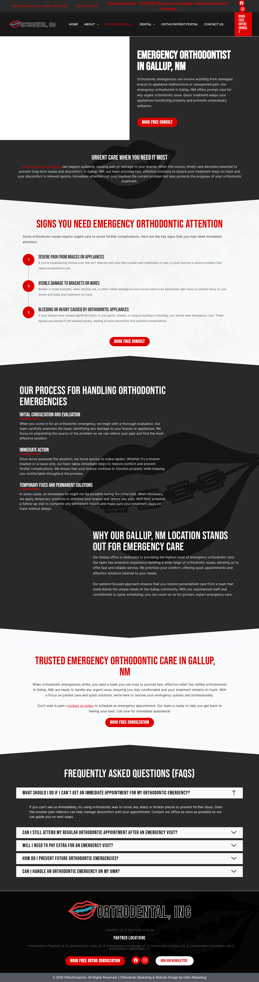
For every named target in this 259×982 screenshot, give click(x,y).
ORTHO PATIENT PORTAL (179, 24)
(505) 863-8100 (87, 6)
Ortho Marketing (194, 977)
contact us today (80, 706)
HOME (73, 24)
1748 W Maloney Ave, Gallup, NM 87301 (39, 6)
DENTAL (145, 24)
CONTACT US (213, 24)
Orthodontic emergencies (41, 167)
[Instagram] (243, 9)
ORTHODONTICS (117, 24)
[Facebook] (242, 3)
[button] (97, 24)
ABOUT (89, 24)
